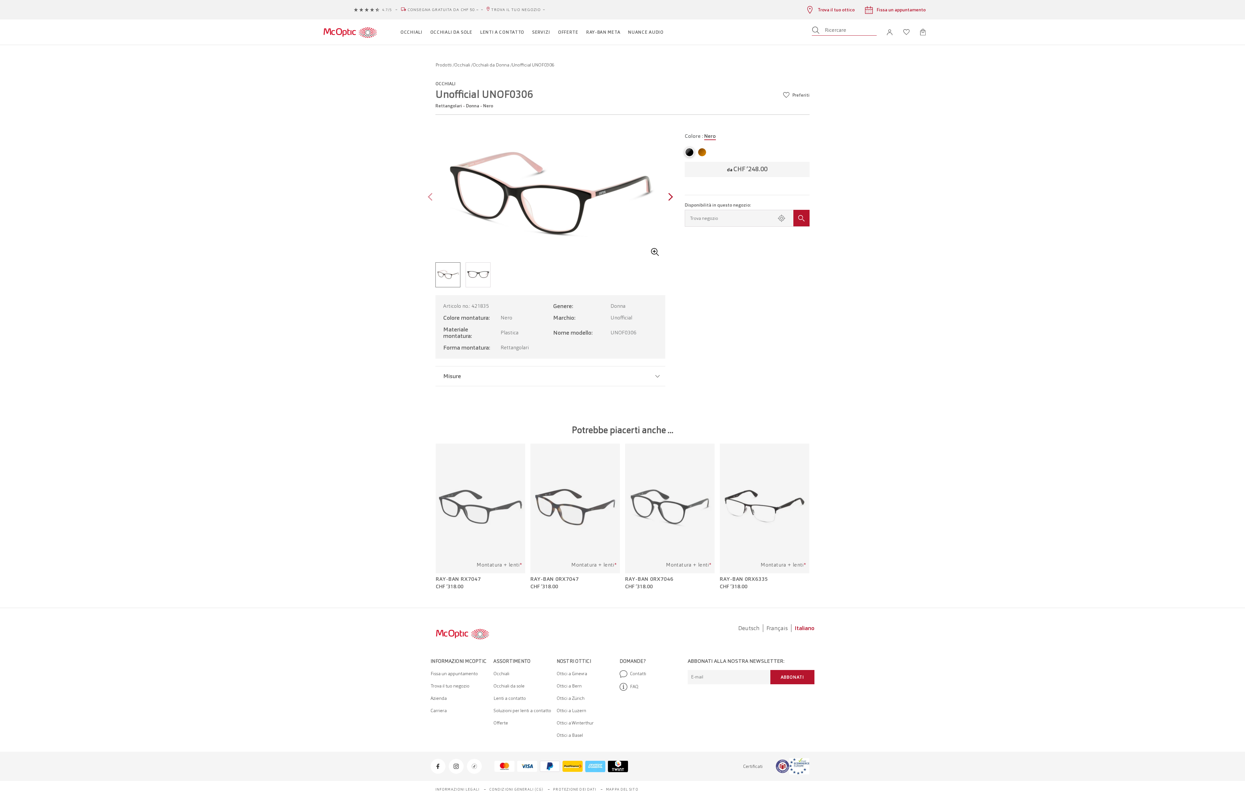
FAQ (634, 686)
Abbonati (792, 677)
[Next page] (669, 197)
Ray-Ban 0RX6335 (744, 579)
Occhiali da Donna (491, 65)
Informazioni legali (457, 789)
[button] (889, 32)
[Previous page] (431, 197)
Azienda (439, 698)
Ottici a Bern (569, 686)
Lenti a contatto (509, 698)
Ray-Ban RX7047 (458, 579)
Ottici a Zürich (571, 698)
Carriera (439, 710)
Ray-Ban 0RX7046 (649, 579)
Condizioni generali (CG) (516, 789)
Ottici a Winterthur (575, 723)
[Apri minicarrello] (923, 32)
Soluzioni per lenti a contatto (522, 710)
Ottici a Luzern (571, 710)
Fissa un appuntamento (454, 673)
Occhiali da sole (509, 686)
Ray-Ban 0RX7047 (554, 579)
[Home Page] (350, 32)
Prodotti (444, 65)
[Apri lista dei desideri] (906, 32)
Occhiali (462, 65)
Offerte (500, 723)
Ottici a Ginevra (572, 673)
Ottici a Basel (570, 735)
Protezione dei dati (574, 789)
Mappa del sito (622, 789)
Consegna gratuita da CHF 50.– (443, 9)
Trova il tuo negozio (516, 9)
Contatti (638, 673)
